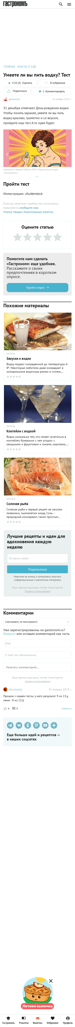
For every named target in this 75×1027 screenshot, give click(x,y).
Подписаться (37, 569)
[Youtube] (45, 725)
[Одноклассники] (27, 725)
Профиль (68, 1022)
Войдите (9, 634)
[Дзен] (54, 725)
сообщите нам (29, 207)
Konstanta (15, 689)
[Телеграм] (10, 725)
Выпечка (37, 1022)
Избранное (52, 1022)
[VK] (19, 725)
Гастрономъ (8, 1022)
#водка (17, 212)
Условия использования (37, 591)
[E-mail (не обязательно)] (37, 655)
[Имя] (37, 643)
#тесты (7, 212)
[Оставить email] (37, 558)
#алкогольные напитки (37, 212)
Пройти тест (16, 184)
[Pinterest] (36, 725)
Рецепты (24, 1022)
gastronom (14, 99)
